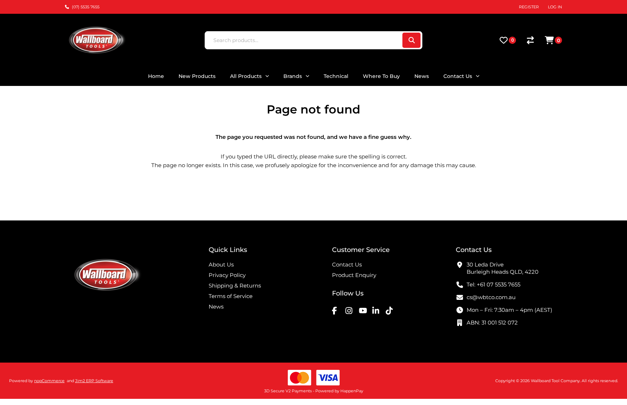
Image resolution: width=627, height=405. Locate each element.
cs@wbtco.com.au (491, 297)
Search (411, 40)
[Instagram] (351, 310)
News (216, 306)
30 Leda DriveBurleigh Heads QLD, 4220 (502, 268)
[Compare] (530, 40)
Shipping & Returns (235, 285)
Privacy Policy (227, 275)
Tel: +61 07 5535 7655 (493, 284)
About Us (221, 264)
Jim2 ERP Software (94, 380)
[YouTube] (364, 310)
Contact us (347, 264)
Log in (555, 6)
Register (529, 6)
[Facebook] (338, 310)
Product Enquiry (354, 275)
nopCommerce (49, 380)
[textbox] (303, 40)
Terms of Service (231, 296)
